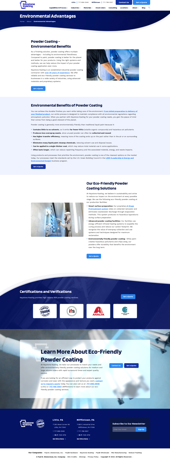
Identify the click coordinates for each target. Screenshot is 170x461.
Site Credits (72, 457)
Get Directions (58, 439)
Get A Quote (38, 167)
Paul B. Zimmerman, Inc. (53, 453)
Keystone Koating (87, 453)
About (29, 21)
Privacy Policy (93, 457)
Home (22, 21)
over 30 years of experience (57, 73)
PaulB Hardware (71, 453)
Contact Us (124, 2)
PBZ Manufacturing (119, 453)
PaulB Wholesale (102, 453)
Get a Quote (141, 2)
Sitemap (82, 457)
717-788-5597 (107, 2)
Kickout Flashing (135, 453)
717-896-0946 (83, 2)
